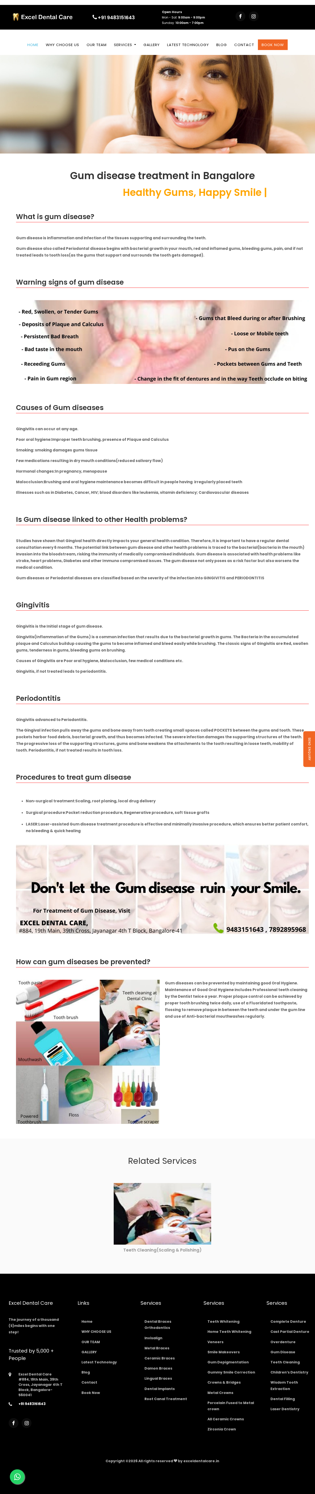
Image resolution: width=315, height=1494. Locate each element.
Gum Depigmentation (228, 1362)
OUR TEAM (97, 44)
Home (32, 44)
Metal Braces (156, 1348)
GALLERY (151, 44)
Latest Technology (188, 44)
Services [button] (123, 44)
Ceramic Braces (159, 1358)
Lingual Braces (158, 1378)
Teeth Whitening (223, 1321)
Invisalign (153, 1338)
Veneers (215, 1341)
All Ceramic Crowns (225, 1419)
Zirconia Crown (221, 1429)
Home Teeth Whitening (229, 1331)
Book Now (273, 44)
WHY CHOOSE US (62, 44)
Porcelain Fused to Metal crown (230, 1405)
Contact (244, 44)
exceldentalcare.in (201, 1461)
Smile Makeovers (223, 1352)
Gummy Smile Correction (231, 1372)
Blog (221, 44)
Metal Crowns (220, 1392)
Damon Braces (158, 1368)
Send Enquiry (309, 749)
